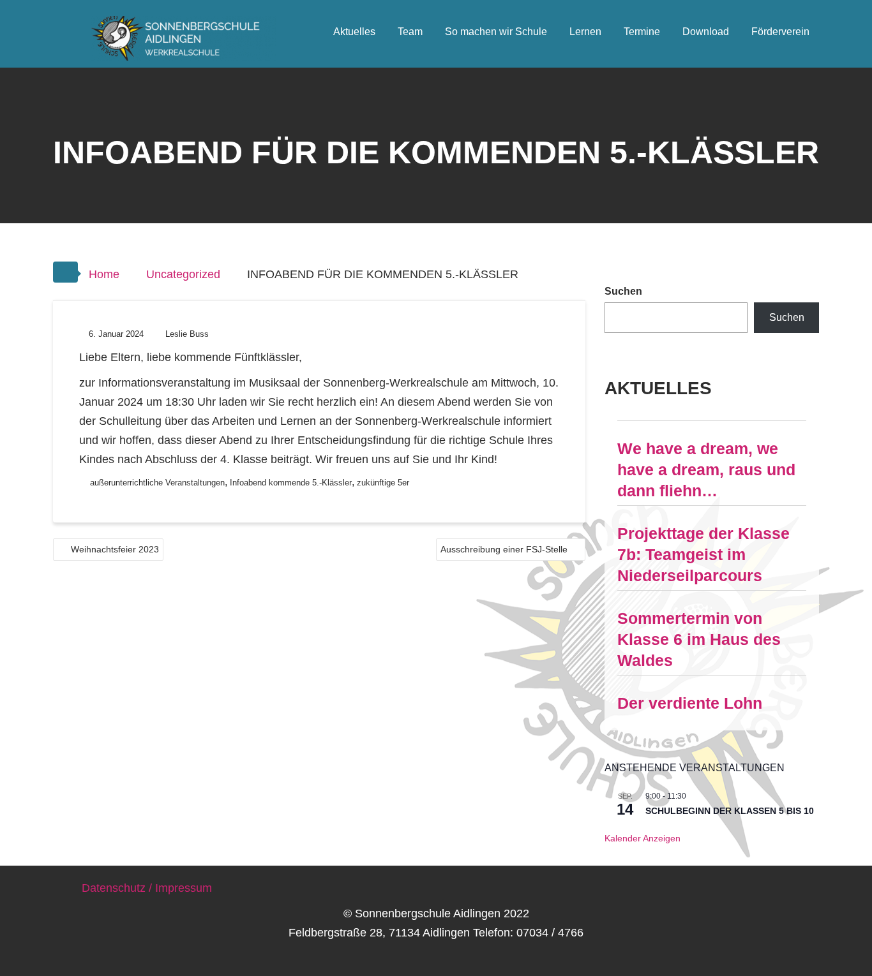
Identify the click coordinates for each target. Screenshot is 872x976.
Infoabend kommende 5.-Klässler (291, 482)
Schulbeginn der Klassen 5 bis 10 (729, 811)
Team (410, 31)
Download (705, 31)
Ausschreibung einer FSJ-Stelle (504, 549)
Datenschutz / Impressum (147, 888)
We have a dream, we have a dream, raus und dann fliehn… (706, 469)
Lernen (585, 31)
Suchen (623, 291)
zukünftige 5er (383, 482)
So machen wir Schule (496, 31)
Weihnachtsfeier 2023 (115, 549)
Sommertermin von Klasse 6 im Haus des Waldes (699, 639)
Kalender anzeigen (642, 838)
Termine (642, 31)
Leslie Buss (187, 334)
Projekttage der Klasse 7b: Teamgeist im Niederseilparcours (703, 554)
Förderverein (780, 31)
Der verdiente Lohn (689, 703)
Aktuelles (354, 31)
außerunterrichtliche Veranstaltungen (157, 482)
